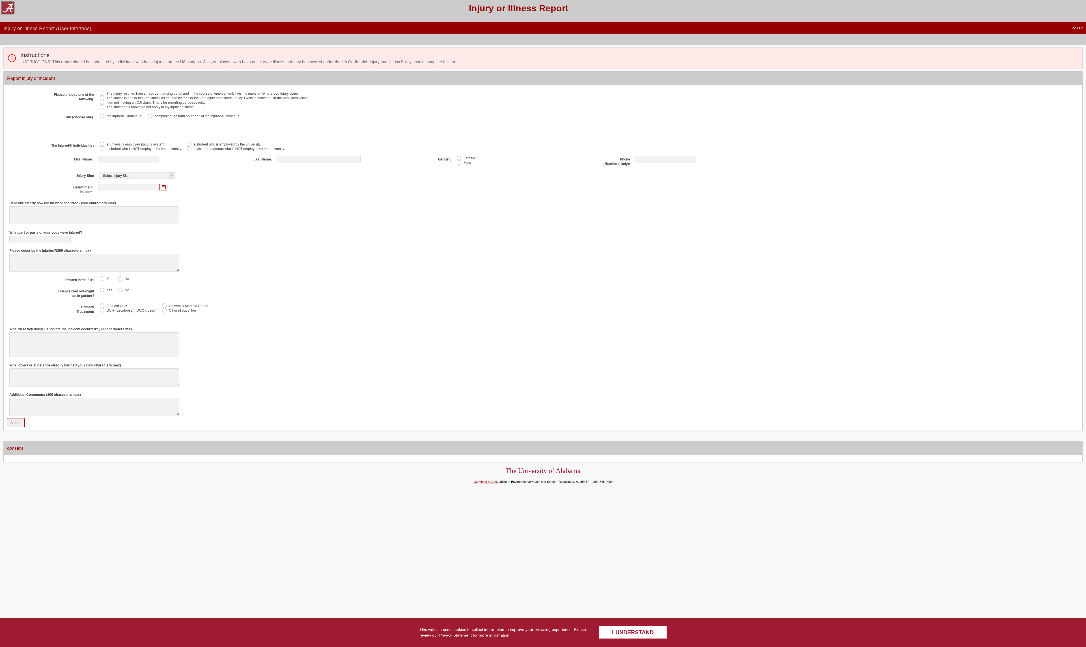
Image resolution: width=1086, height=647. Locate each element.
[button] (1076, 28)
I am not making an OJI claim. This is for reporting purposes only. (156, 102)
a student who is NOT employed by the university (144, 148)
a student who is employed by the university (227, 144)
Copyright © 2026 (486, 481)
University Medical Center (188, 305)
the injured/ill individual (124, 116)
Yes (109, 278)
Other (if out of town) (184, 310)
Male (467, 162)
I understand (633, 632)
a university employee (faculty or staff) (135, 144)
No (127, 278)
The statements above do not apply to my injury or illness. (150, 107)
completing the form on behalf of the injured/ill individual (197, 116)
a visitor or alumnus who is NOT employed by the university (239, 148)
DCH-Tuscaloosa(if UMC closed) (131, 310)
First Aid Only (117, 305)
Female (469, 158)
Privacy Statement (455, 635)
